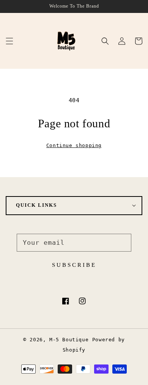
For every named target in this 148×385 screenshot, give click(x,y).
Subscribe (74, 265)
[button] (105, 41)
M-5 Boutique (68, 339)
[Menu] (9, 41)
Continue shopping (74, 145)
